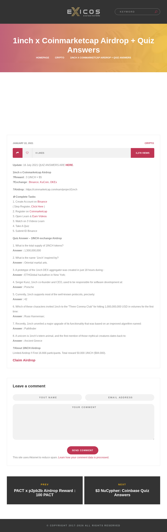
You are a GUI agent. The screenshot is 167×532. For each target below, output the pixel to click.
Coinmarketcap (38, 211)
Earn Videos (39, 216)
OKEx (53, 182)
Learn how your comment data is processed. (83, 457)
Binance (33, 182)
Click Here (37, 206)
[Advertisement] (83, 96)
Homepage (42, 57)
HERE (69, 165)
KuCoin (44, 182)
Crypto (59, 57)
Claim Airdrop (24, 360)
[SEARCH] (156, 11)
